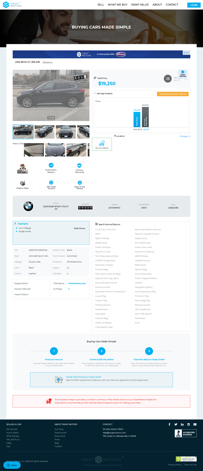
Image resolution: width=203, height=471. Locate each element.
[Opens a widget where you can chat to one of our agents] (12, 465)
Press (57, 439)
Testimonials (60, 433)
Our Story (59, 429)
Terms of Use (190, 465)
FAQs (8, 443)
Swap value (140, 4)
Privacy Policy (174, 465)
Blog (57, 443)
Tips (8, 446)
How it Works (12, 433)
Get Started (11, 429)
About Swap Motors (66, 424)
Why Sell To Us (13, 439)
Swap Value (60, 436)
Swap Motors (14, 461)
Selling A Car (13, 424)
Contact (172, 4)
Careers (58, 446)
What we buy (117, 4)
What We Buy (12, 436)
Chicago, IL (185, 136)
